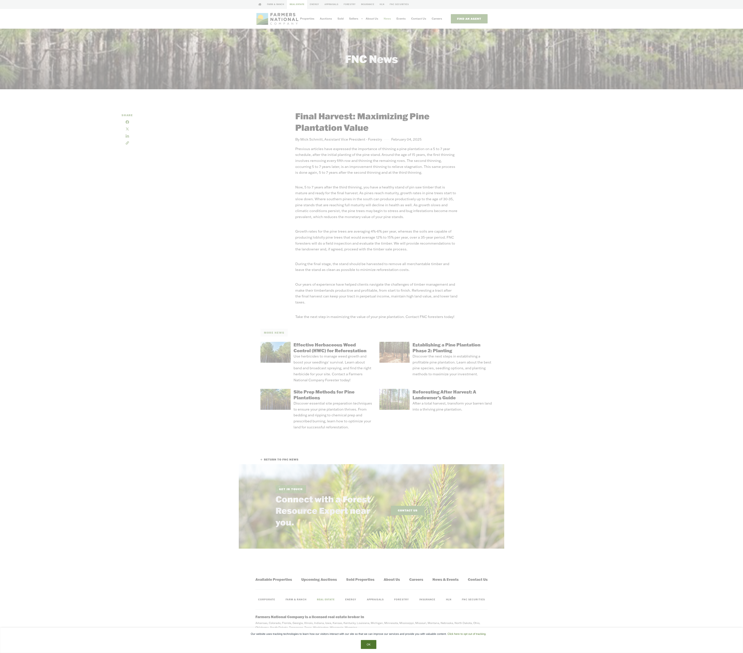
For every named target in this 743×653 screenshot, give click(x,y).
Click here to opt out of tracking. (467, 633)
